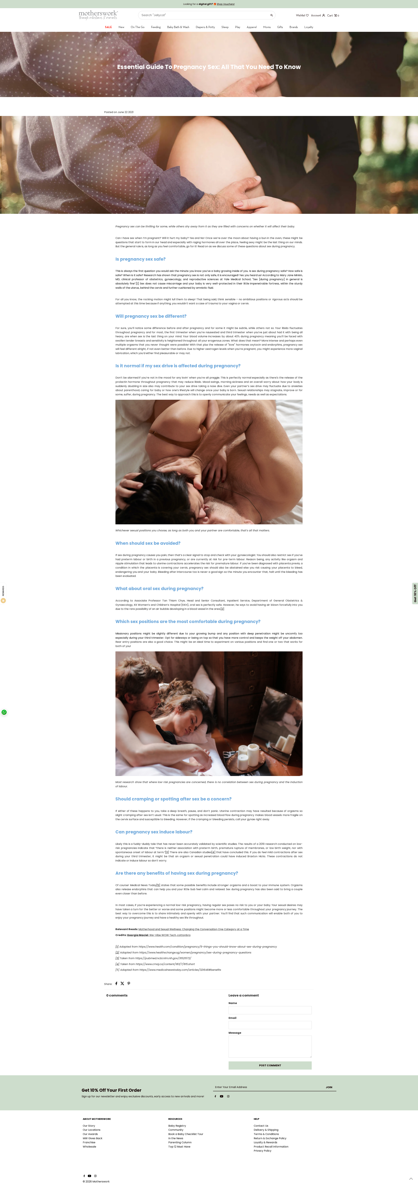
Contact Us (261, 1126)
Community (175, 1130)
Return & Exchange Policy (270, 1138)
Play (237, 27)
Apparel (252, 27)
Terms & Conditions (266, 1134)
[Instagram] (228, 1097)
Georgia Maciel (137, 935)
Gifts (280, 27)
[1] (137, 283)
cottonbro (184, 935)
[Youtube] (221, 1097)
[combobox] (202, 15)
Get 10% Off (415, 593)
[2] (222, 609)
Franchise (89, 1142)
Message (235, 1033)
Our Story (89, 1126)
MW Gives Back (92, 1138)
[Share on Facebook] (116, 984)
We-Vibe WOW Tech (162, 935)
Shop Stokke (226, 4)
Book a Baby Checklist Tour (185, 1134)
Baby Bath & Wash (178, 27)
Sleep (225, 27)
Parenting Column (180, 1142)
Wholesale (89, 1147)
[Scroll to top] (411, 1178)
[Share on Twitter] (122, 984)
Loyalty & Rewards (265, 1142)
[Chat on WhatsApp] (4, 712)
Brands (293, 27)
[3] (167, 852)
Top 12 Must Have (179, 1147)
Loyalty (308, 27)
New (121, 27)
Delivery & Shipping (266, 1130)
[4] (213, 852)
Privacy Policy (262, 1151)
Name (233, 1003)
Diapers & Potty (205, 27)
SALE (108, 27)
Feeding (156, 27)
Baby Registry (177, 1126)
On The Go (138, 27)
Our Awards (90, 1134)
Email (232, 1018)
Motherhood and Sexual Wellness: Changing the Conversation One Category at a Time (193, 929)
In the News (175, 1138)
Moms (267, 27)
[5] (158, 885)
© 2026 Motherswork (96, 1181)
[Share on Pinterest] (129, 984)
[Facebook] (215, 1097)
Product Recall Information (271, 1147)
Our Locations (91, 1130)
